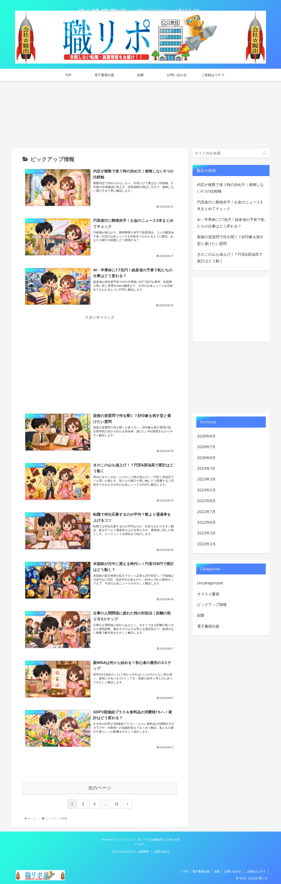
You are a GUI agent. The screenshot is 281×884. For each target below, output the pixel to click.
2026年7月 (206, 447)
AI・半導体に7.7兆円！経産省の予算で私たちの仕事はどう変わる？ (231, 222)
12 (116, 804)
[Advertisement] (140, 115)
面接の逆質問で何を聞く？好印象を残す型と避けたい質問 (230, 240)
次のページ (99, 787)
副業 (200, 615)
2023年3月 (206, 479)
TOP (185, 871)
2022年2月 (206, 544)
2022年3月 (206, 533)
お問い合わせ (161, 851)
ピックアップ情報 (212, 604)
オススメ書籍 (208, 594)
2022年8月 (206, 501)
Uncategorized (210, 583)
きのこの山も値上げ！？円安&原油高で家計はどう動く (229, 257)
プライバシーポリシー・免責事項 (130, 851)
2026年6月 (206, 458)
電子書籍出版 (208, 626)
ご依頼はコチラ (256, 871)
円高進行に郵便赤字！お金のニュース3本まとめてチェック (229, 205)
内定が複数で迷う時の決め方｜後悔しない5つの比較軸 (230, 187)
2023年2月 (206, 490)
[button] (265, 153)
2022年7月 (206, 511)
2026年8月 (206, 436)
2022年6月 (206, 522)
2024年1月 (206, 468)
